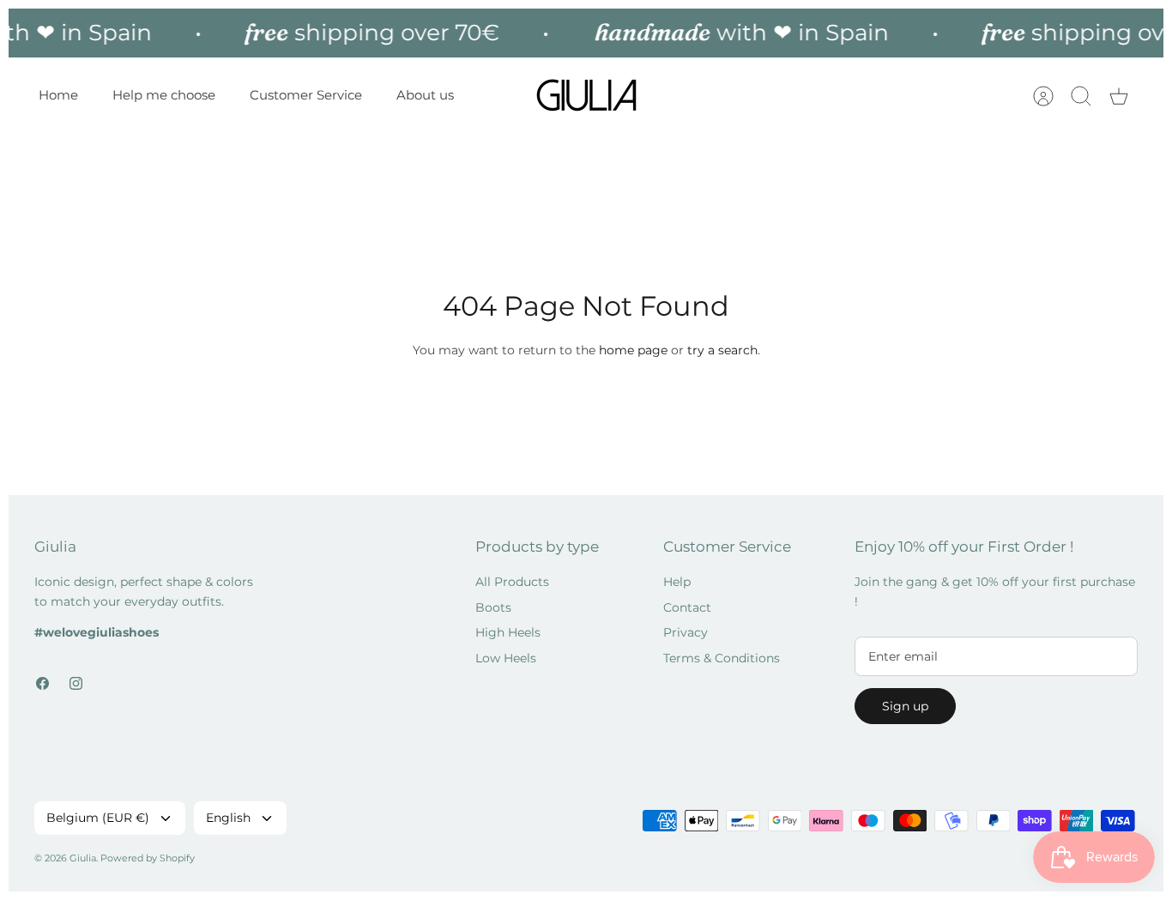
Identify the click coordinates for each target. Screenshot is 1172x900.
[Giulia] (587, 96)
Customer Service (306, 95)
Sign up (905, 706)
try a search (722, 350)
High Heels (508, 632)
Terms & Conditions (721, 658)
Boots (493, 607)
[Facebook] (42, 683)
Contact (687, 607)
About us (425, 95)
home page (633, 350)
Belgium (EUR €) (97, 817)
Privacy (685, 632)
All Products (512, 581)
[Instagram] (76, 683)
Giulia (82, 858)
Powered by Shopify (147, 858)
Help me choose (163, 95)
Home (58, 95)
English (228, 817)
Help (677, 581)
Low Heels (505, 658)
